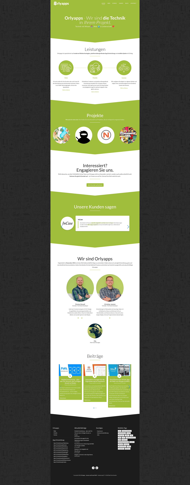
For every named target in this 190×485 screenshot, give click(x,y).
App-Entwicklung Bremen (60, 445)
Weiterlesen (63, 398)
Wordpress (126, 444)
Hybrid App (124, 439)
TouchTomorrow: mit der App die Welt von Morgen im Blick (120, 380)
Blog (126, 3)
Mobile (114, 3)
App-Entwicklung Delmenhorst (61, 458)
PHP (119, 439)
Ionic (120, 430)
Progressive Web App (127, 430)
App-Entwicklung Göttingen (61, 452)
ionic (123, 437)
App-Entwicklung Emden (60, 462)
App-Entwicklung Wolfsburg (61, 450)
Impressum (100, 431)
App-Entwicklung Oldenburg (61, 443)
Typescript (128, 448)
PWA (120, 437)
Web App (120, 444)
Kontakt (133, 3)
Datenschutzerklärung (102, 433)
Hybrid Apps (121, 435)
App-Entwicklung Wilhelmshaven (62, 460)
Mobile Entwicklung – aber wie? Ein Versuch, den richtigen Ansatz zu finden (70, 381)
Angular (127, 435)
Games (121, 3)
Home (103, 3)
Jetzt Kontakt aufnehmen (95, 185)
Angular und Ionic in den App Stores (83, 454)
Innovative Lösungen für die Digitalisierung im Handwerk (95, 380)
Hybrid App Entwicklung (123, 442)
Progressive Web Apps (130, 437)
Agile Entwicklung (122, 446)
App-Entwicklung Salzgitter (61, 456)
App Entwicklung (122, 433)
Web (108, 3)
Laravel (128, 433)
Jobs (98, 435)
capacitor (132, 442)
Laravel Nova (121, 448)
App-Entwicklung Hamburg (61, 446)
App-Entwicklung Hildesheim (61, 454)
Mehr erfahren (66, 90)
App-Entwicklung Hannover (61, 448)
